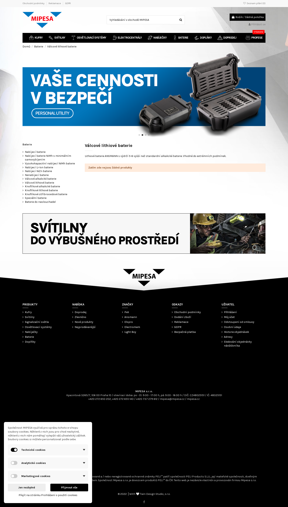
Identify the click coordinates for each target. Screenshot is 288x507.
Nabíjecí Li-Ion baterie (39, 167)
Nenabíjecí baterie (37, 175)
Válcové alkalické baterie (40, 178)
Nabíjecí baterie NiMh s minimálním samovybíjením (48, 157)
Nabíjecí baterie (35, 152)
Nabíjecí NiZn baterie (38, 171)
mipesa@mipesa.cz (172, 399)
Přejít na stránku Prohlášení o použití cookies (48, 495)
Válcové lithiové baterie (39, 182)
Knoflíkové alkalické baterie (42, 186)
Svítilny (29, 317)
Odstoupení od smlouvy (239, 322)
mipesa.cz (193, 399)
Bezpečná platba (185, 332)
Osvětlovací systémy (38, 327)
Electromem (132, 327)
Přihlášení (230, 312)
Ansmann (130, 317)
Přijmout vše (69, 487)
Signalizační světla (37, 322)
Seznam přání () (255, 3)
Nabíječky (31, 332)
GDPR (68, 3)
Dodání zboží (182, 317)
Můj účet (229, 317)
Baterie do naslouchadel (40, 202)
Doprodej (80, 312)
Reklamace (55, 3)
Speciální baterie (35, 198)
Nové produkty (84, 322)
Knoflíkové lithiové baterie (41, 190)
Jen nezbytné (26, 487)
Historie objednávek (236, 332)
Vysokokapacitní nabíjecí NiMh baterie (50, 163)
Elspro (128, 322)
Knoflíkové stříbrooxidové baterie (46, 194)
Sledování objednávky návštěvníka (238, 343)
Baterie (27, 144)
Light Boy (130, 332)
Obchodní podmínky (34, 3)
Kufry (28, 312)
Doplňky (30, 341)
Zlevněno (80, 317)
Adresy (228, 337)
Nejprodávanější (85, 327)
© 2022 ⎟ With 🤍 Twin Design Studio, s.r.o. (144, 494)
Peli (126, 312)
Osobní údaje (232, 327)
